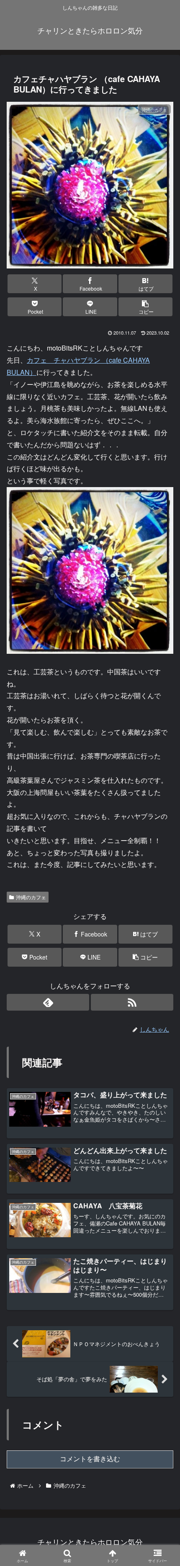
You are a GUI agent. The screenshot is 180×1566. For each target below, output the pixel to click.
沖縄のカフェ (31, 896)
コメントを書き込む (90, 1459)
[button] (145, 306)
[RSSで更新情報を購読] (132, 1002)
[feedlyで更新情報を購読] (48, 1002)
